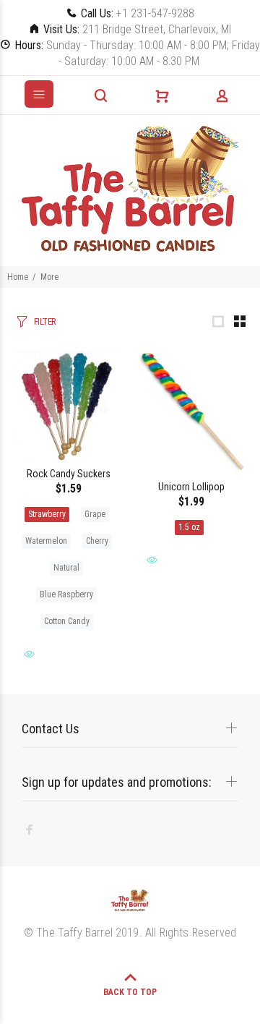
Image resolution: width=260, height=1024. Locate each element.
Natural (66, 568)
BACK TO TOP (130, 992)
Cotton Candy (67, 621)
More (49, 277)
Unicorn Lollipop (191, 486)
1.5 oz (189, 527)
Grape (94, 514)
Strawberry (47, 514)
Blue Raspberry (66, 594)
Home (17, 277)
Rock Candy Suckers (68, 473)
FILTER (45, 321)
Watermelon (46, 541)
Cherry (97, 541)
